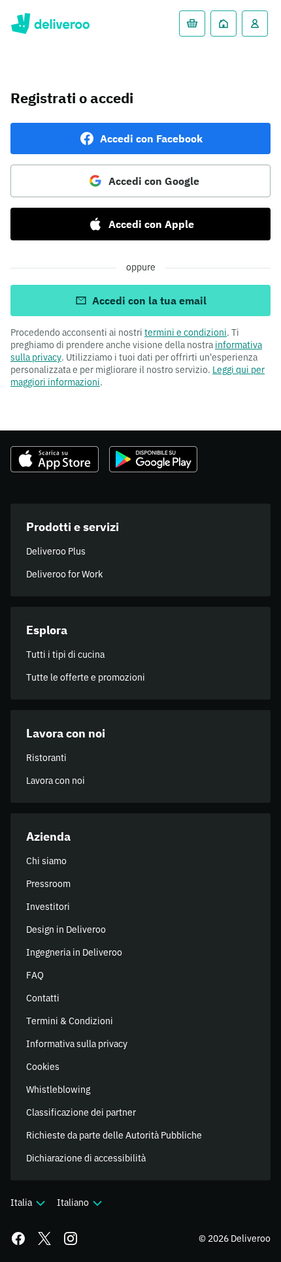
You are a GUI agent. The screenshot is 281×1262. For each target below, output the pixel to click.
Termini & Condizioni (69, 1021)
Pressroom (48, 884)
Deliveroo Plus (56, 551)
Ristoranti (46, 758)
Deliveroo (50, 23)
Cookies (42, 1067)
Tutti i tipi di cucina (65, 654)
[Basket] (192, 23)
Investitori (48, 907)
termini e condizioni (185, 332)
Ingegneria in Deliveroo (74, 952)
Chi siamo (46, 861)
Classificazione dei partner (81, 1112)
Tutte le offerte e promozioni (85, 677)
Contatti (42, 998)
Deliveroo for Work (64, 574)
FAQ (35, 975)
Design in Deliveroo (66, 929)
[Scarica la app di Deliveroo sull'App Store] (54, 459)
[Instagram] (70, 1238)
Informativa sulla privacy (76, 1044)
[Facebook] (18, 1238)
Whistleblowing (58, 1089)
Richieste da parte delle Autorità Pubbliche (114, 1135)
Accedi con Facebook (151, 138)
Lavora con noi (55, 780)
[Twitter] (44, 1238)
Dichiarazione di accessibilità (86, 1158)
